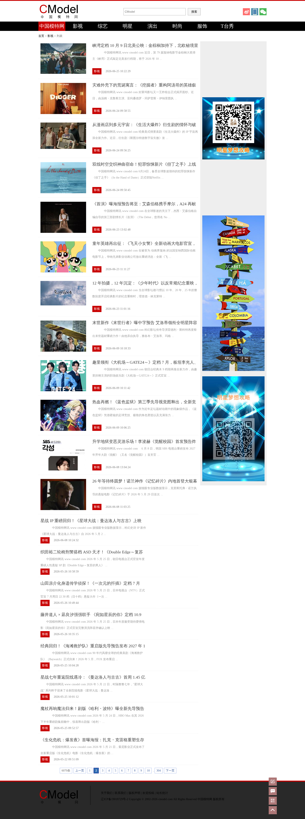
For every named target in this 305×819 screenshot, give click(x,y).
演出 (152, 26)
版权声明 (134, 793)
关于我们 (106, 793)
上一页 (79, 770)
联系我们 (120, 793)
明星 (128, 26)
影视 (78, 26)
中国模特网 (51, 26)
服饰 (202, 26)
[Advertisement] (233, 69)
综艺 (103, 26)
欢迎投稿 (148, 793)
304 (158, 770)
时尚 (177, 26)
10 (148, 770)
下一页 (170, 770)
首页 (41, 36)
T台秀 (227, 26)
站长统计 (162, 793)
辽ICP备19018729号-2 (114, 799)
